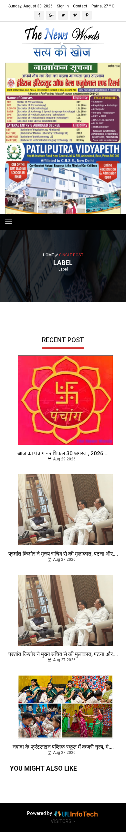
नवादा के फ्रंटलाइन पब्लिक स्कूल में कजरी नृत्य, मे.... (63, 747)
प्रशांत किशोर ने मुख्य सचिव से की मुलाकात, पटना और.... (63, 553)
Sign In (63, 6)
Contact (80, 6)
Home (49, 255)
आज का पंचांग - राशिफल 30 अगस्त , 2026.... (63, 453)
